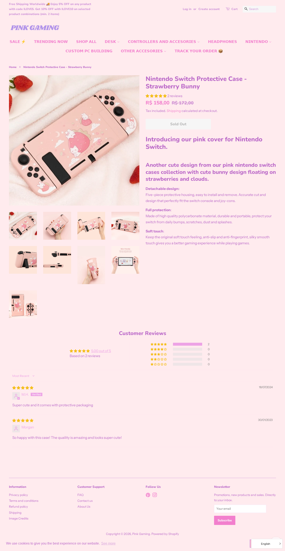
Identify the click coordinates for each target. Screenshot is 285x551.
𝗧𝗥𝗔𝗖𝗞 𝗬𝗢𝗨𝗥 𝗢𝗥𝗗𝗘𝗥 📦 (199, 51)
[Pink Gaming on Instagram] (154, 496)
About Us (83, 506)
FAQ (80, 495)
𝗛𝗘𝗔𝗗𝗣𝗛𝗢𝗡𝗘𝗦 (222, 41)
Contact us (85, 501)
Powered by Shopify (165, 534)
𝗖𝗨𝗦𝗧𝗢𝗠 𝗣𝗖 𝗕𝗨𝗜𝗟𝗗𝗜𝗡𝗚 (89, 51)
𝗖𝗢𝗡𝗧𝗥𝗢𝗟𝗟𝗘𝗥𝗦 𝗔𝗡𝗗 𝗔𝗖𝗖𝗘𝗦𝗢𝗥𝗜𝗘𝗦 (162, 41)
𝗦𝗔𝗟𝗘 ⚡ (18, 41)
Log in (187, 9)
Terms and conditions (23, 501)
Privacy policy (18, 495)
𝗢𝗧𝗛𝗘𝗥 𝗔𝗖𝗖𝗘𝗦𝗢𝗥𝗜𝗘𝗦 (142, 51)
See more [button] (108, 543)
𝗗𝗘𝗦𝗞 (111, 41)
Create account (209, 9)
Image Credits (18, 518)
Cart (234, 9)
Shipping (174, 111)
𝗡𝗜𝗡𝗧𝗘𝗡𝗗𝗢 (257, 41)
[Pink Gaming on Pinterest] (148, 496)
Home (12, 67)
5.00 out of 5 (101, 351)
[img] (22, 388)
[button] (156, 96)
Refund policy (18, 506)
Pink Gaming (141, 534)
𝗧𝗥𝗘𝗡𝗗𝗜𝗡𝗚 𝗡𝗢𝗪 (51, 41)
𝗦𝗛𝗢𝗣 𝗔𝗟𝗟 (86, 41)
